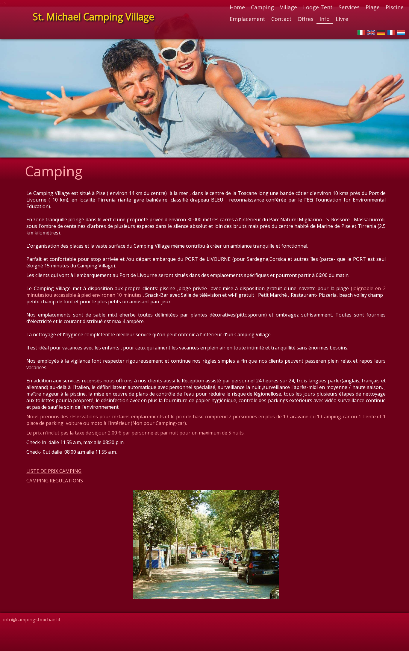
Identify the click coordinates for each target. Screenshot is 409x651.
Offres (305, 18)
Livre (342, 18)
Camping (262, 7)
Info (324, 18)
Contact (281, 18)
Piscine (395, 7)
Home (237, 7)
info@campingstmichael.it (31, 619)
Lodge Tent (318, 7)
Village (288, 7)
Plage (373, 7)
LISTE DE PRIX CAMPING (53, 471)
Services (349, 7)
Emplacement (247, 18)
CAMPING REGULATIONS (54, 480)
